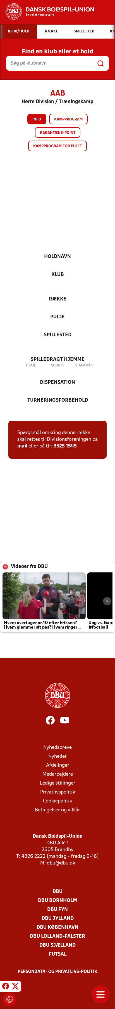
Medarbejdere (57, 774)
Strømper (84, 365)
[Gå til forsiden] (47, 11)
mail (22, 446)
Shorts (57, 365)
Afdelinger (57, 765)
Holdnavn (57, 256)
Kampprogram (68, 119)
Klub (57, 274)
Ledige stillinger (57, 783)
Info (36, 119)
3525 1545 (65, 446)
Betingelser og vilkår (57, 810)
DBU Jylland (58, 918)
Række (57, 299)
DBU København (57, 927)
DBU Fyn (57, 909)
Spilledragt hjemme (58, 359)
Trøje (30, 365)
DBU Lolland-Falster (57, 936)
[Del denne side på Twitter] (15, 987)
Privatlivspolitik (57, 792)
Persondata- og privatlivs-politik (57, 972)
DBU (57, 891)
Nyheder (57, 756)
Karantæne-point (57, 133)
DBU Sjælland (57, 945)
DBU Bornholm (57, 900)
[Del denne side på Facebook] (5, 987)
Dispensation (57, 382)
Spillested (57, 335)
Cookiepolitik (57, 801)
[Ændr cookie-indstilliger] (9, 999)
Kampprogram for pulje (57, 146)
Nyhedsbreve (57, 747)
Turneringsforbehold (57, 400)
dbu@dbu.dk (61, 863)
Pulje (57, 317)
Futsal (57, 954)
